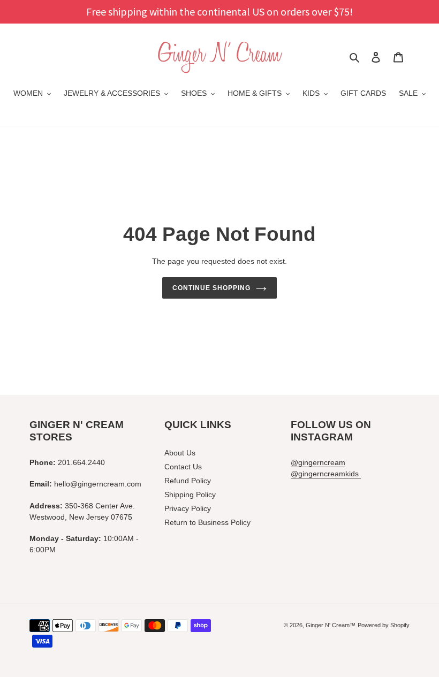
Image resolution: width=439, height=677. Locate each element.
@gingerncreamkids (326, 473)
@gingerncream (318, 462)
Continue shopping (211, 288)
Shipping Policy (190, 494)
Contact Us (183, 466)
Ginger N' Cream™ (330, 625)
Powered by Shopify (384, 625)
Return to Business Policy (207, 522)
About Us (179, 452)
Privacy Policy (187, 508)
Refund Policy (187, 480)
